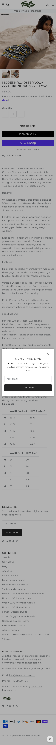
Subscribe (28, 387)
